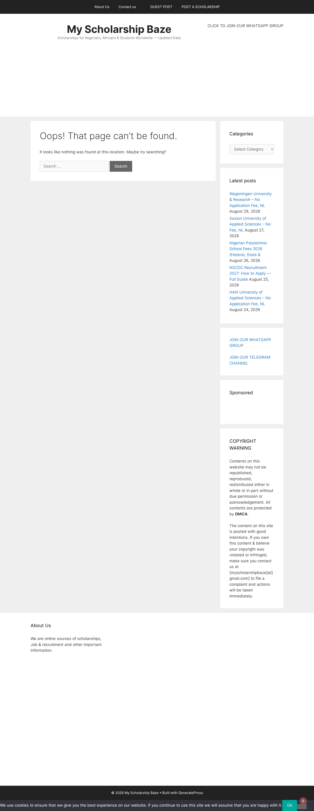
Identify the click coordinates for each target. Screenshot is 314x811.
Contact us (127, 7)
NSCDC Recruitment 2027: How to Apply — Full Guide (250, 273)
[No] (302, 806)
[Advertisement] (245, 72)
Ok (289, 805)
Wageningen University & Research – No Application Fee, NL (250, 199)
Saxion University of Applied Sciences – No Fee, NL (250, 224)
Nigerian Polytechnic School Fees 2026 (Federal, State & (248, 249)
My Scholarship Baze (119, 29)
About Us (101, 7)
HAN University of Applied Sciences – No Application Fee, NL (250, 298)
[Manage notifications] (303, 801)
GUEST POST (161, 7)
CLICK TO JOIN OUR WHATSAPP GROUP (245, 25)
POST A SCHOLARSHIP (201, 7)
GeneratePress (190, 793)
